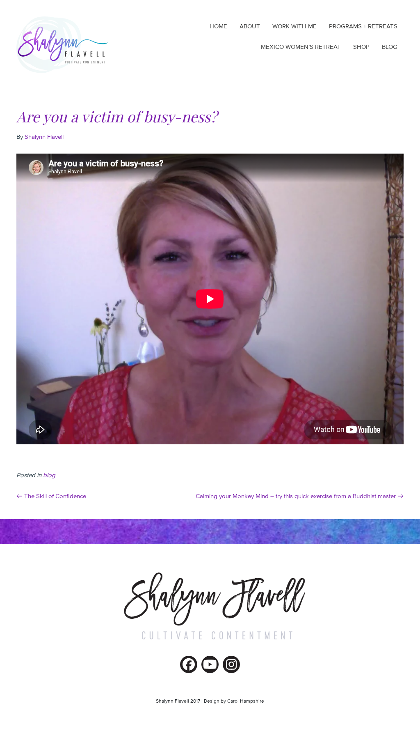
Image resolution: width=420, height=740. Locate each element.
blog (49, 475)
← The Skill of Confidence (51, 496)
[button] (188, 664)
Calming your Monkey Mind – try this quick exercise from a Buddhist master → (300, 496)
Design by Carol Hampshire (234, 701)
